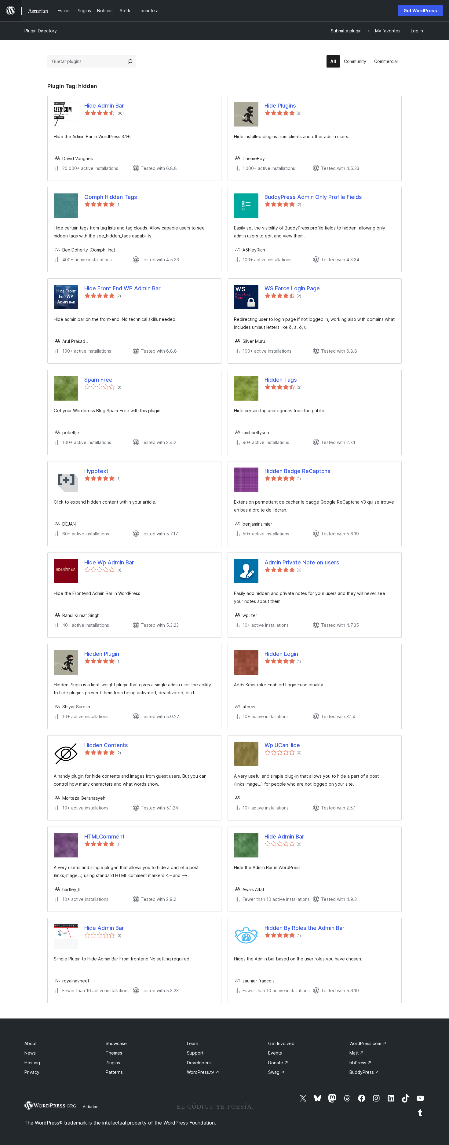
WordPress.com (367, 1043)
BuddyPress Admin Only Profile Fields (313, 197)
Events (275, 1052)
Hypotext (96, 471)
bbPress (360, 1062)
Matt (356, 1052)
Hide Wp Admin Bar (109, 562)
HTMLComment (104, 836)
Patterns (114, 1072)
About (30, 1043)
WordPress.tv (203, 1072)
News (30, 1052)
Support (195, 1052)
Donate (278, 1062)
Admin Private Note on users (302, 562)
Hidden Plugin (101, 654)
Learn (192, 1043)
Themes (114, 1052)
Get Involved (281, 1043)
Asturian (91, 1106)
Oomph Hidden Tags (110, 197)
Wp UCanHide (282, 745)
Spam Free (98, 379)
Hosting (32, 1062)
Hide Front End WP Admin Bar (122, 288)
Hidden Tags (281, 379)
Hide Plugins (280, 105)
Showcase (116, 1043)
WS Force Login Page (292, 288)
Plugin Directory (40, 30)
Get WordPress (420, 10)
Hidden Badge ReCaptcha (297, 471)
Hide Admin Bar (104, 105)
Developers (199, 1062)
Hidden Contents (106, 745)
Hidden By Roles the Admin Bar (305, 928)
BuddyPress (364, 1072)
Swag (276, 1072)
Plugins (113, 1062)
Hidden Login (281, 654)
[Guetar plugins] (130, 61)
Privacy (31, 1072)
